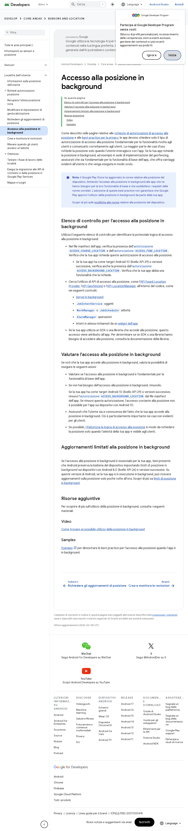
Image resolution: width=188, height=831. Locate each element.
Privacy (80, 736)
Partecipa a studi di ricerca (174, 741)
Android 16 (127, 709)
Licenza (70, 813)
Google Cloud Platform (67, 794)
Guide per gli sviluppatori (150, 721)
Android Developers (72, 64)
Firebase (59, 788)
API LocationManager (121, 286)
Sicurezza (60, 729)
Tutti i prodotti (62, 800)
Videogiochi (83, 704)
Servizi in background (89, 297)
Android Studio (159, 4)
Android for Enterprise (60, 722)
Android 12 (127, 733)
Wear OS (104, 716)
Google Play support (173, 732)
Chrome (58, 782)
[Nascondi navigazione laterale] (44, 824)
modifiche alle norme (106, 202)
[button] (22, 65)
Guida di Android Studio (152, 713)
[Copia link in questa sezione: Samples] (79, 540)
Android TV (105, 740)
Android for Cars (105, 732)
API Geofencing (92, 286)
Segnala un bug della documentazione (174, 720)
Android (58, 715)
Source (58, 735)
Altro (41, 4)
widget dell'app (128, 323)
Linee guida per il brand (93, 813)
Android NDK (150, 743)
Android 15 (127, 715)
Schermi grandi (103, 709)
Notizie (58, 741)
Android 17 (127, 704)
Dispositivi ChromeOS (105, 724)
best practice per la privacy (100, 138)
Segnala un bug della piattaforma (173, 706)
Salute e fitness (85, 718)
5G (78, 742)
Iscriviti (144, 822)
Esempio (67, 548)
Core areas (33, 18)
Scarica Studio (151, 737)
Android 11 (127, 739)
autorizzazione (140, 251)
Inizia (172, 55)
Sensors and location (66, 18)
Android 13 (127, 727)
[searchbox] (24, 32)
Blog (56, 747)
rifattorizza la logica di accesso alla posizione (115, 427)
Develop (11, 18)
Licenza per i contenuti (164, 614)
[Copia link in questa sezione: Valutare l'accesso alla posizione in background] (164, 355)
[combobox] (88, 4)
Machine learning (81, 711)
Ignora (151, 55)
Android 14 (127, 721)
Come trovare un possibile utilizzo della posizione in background (103, 529)
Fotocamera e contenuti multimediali (84, 727)
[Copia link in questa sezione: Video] (75, 522)
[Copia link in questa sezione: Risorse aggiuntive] (103, 499)
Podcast (58, 753)
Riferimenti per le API (151, 730)
